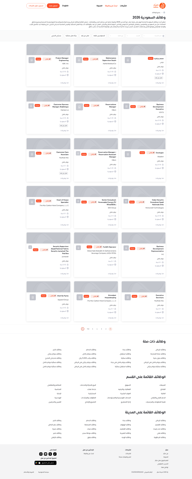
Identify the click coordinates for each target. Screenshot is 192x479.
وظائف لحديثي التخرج (53, 358)
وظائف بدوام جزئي (54, 353)
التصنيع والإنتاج (90, 402)
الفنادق (163, 389)
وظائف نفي (161, 433)
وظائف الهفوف (125, 424)
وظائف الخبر (57, 349)
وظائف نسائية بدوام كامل (52, 362)
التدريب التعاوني (162, 464)
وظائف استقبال (125, 353)
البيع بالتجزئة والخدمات (88, 385)
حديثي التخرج (56, 35)
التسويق (128, 385)
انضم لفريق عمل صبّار (161, 460)
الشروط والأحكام (29, 472)
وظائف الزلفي (56, 437)
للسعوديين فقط (99, 35)
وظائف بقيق (91, 437)
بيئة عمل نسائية (71, 35)
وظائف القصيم (160, 424)
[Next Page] (82, 329)
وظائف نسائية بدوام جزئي (156, 366)
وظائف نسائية (126, 358)
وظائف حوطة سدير (89, 433)
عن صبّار (165, 453)
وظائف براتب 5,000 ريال (87, 358)
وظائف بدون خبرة (159, 358)
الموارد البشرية (125, 393)
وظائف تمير (57, 433)
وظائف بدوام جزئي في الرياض (85, 362)
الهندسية (58, 397)
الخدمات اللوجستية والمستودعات (119, 397)
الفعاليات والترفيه (124, 389)
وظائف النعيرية (125, 433)
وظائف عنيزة (56, 428)
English (65, 5)
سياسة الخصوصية (43, 472)
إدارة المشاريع (126, 402)
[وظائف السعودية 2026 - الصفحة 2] (82, 329)
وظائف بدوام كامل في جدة (121, 362)
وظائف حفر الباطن (54, 424)
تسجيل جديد (53, 5)
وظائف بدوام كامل (89, 353)
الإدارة (59, 393)
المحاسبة (58, 389)
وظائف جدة (127, 349)
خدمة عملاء (91, 389)
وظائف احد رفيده (159, 428)
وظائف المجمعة (90, 424)
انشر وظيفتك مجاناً (125, 457)
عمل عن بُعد (85, 35)
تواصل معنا (164, 467)
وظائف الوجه (126, 437)
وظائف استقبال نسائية (123, 366)
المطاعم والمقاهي (54, 385)
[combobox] (152, 35)
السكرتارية (92, 393)
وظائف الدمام (91, 349)
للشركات (123, 5)
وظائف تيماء (91, 428)
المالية (163, 393)
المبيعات (162, 385)
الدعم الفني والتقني (158, 397)
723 (88, 329)
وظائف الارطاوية (160, 437)
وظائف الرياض (161, 349)
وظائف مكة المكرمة (158, 353)
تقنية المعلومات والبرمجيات (156, 402)
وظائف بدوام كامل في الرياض (155, 362)
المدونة (99, 5)
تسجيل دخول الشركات (36, 5)
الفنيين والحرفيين (55, 402)
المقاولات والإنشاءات (88, 397)
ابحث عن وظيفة (111, 5)
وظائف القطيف (125, 428)
